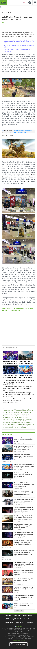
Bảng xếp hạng (28, 615)
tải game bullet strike (14, 422)
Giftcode (17, 615)
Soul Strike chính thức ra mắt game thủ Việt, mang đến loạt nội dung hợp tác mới (10, 362)
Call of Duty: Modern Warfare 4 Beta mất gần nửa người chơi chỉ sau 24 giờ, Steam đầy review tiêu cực (18, 394)
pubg (12, 414)
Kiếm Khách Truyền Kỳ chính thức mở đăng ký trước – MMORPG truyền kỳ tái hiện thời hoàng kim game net (23, 543)
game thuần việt (11, 410)
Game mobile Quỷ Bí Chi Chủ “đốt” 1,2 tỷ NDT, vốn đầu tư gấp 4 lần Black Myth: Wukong (23, 526)
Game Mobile (8, 622)
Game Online (20, 622)
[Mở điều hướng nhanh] (34, 12)
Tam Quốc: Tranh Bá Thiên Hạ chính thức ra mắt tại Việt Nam (23, 579)
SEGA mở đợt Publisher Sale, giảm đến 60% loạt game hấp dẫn (23, 604)
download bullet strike (19, 424)
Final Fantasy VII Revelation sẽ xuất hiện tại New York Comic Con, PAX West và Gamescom (18, 400)
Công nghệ (27, 619)
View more (18, 611)
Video (7, 619)
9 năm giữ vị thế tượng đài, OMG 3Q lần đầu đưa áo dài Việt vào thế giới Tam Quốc (23, 589)
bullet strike (6, 422)
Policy (23, 640)
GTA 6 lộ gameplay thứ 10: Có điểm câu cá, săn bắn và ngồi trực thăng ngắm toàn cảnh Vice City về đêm (23, 517)
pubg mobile (17, 427)
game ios (25, 409)
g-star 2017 (23, 427)
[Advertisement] (18, 329)
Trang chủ (7, 615)
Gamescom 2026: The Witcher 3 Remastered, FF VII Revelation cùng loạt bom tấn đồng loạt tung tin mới (10, 376)
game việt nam (18, 409)
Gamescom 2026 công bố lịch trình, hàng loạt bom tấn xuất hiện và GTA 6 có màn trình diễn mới (17, 388)
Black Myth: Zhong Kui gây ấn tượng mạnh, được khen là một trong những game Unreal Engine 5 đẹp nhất (24, 553)
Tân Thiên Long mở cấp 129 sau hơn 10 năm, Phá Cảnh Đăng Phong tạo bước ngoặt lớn (23, 597)
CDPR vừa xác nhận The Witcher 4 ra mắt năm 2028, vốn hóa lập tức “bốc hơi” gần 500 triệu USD (25, 362)
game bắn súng (10, 409)
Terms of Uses (16, 640)
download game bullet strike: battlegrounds (21, 421)
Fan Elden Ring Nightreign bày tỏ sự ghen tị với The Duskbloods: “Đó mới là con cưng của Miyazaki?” (24, 509)
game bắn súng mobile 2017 (16, 412)
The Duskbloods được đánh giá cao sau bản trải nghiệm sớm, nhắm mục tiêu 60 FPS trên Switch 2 (24, 564)
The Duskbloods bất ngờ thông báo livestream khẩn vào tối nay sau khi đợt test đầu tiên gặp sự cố (23, 534)
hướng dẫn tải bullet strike (15, 426)
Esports (30, 622)
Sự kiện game (16, 619)
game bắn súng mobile (22, 410)
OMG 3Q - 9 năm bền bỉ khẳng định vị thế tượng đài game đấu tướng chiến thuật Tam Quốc (25, 376)
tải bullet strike (10, 424)
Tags (4, 409)
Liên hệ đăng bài (20, 644)
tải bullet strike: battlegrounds (21, 414)
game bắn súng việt (15, 419)
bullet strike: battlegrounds (17, 417)
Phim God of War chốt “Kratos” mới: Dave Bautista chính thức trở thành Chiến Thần (23, 572)
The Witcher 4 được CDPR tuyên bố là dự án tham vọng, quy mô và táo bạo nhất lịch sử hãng (18, 382)
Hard (3, 22)
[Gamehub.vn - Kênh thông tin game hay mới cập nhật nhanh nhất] (3, 2)
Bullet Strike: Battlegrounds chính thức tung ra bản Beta (23, 131)
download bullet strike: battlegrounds (12, 415)
